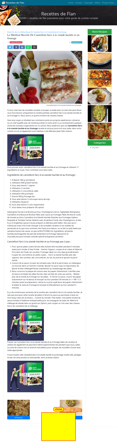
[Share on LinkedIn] (22, 47)
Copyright (88, 3)
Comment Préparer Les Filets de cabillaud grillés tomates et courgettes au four (99, 43)
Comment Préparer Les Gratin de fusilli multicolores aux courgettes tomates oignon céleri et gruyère (100, 113)
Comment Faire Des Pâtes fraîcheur (98, 130)
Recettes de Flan (14, 2)
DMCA (97, 3)
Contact (78, 3)
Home (70, 3)
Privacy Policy (108, 3)
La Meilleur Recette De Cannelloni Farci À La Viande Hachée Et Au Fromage (42, 32)
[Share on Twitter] (10, 47)
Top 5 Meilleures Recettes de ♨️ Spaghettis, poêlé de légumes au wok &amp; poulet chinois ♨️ (99, 78)
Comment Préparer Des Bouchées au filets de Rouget (99, 95)
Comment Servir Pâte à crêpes (99, 60)
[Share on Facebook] (16, 47)
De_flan (14, 32)
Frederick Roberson (16, 42)
